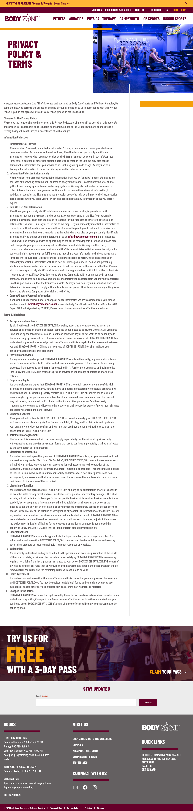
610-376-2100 (80, 762)
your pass (166, 671)
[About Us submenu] (147, 10)
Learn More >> (62, 3)
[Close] (185, 3)
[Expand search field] (167, 10)
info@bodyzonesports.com (82, 236)
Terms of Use (56, 807)
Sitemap (100, 807)
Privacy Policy (73, 807)
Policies (88, 807)
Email (42, 695)
